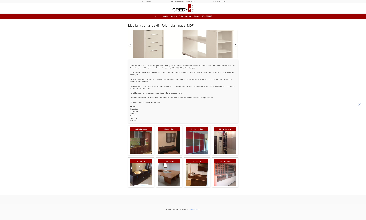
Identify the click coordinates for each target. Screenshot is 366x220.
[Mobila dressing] (225, 142)
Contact (197, 16)
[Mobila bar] (197, 174)
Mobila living (169, 129)
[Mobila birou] (169, 174)
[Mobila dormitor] (197, 142)
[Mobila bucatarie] (141, 142)
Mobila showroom (225, 161)
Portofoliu (164, 16)
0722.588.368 (207, 16)
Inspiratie (173, 16)
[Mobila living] (169, 142)
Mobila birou (169, 161)
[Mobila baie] (141, 174)
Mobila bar (197, 161)
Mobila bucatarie (141, 129)
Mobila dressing (225, 129)
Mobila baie (141, 161)
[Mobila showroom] (225, 174)
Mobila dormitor (197, 129)
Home (156, 16)
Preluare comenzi (185, 16)
